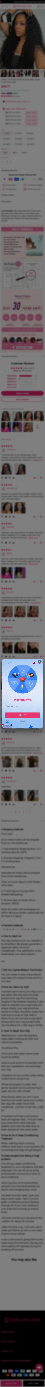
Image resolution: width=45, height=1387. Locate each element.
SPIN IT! (22, 715)
